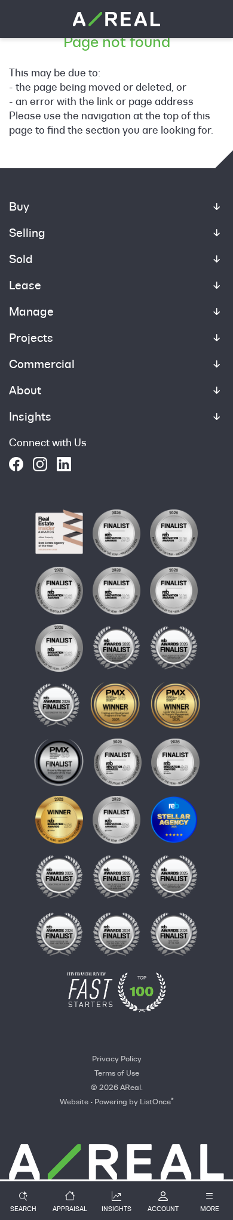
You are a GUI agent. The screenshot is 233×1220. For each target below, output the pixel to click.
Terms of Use (116, 1072)
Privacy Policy (117, 1058)
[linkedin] (64, 464)
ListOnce (155, 1101)
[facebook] (16, 464)
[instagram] (40, 464)
